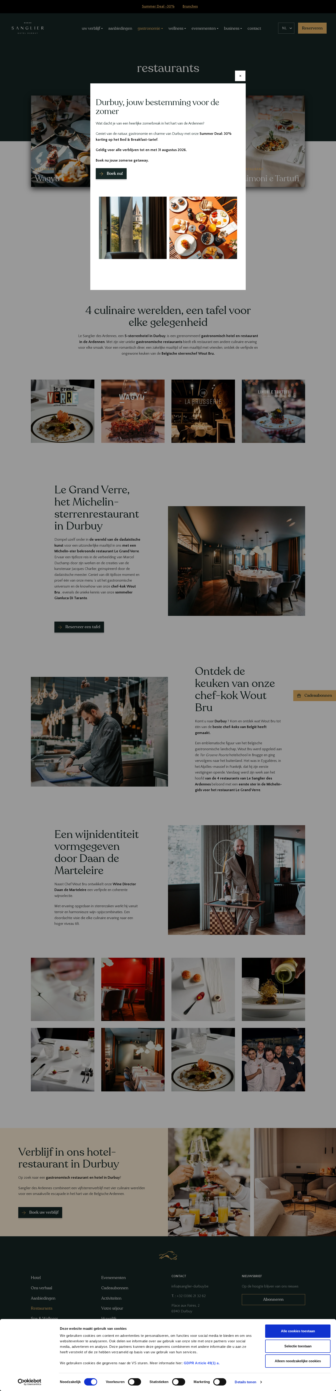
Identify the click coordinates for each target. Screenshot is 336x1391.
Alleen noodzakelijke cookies (298, 1361)
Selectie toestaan (298, 1346)
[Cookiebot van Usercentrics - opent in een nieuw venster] (30, 1382)
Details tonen (245, 1382)
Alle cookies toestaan (298, 1331)
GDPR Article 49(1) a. (202, 1363)
